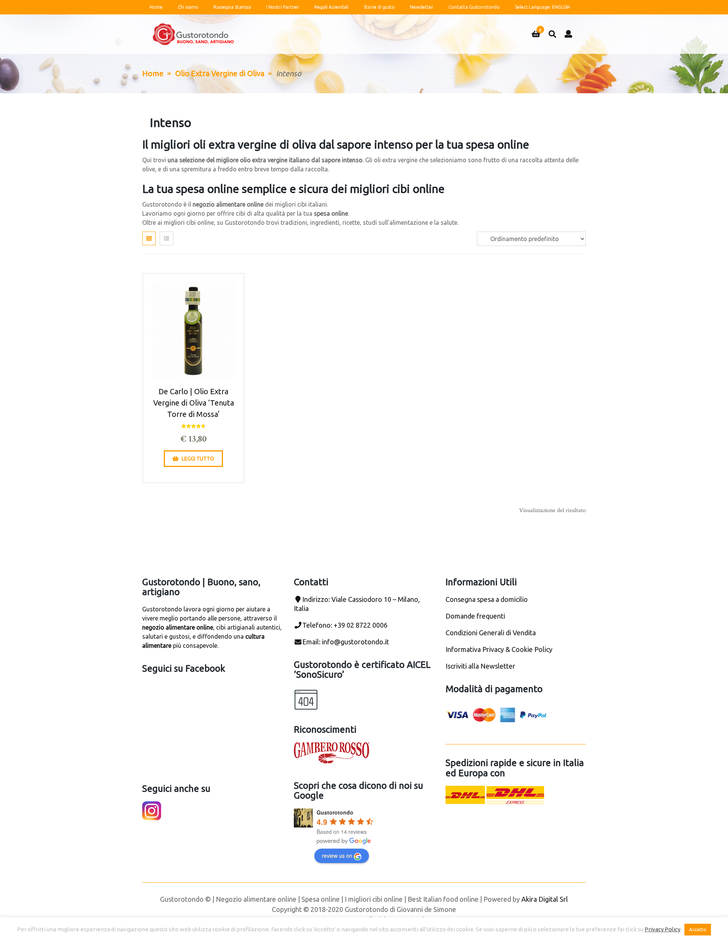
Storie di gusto (379, 7)
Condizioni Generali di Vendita (491, 632)
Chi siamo (188, 7)
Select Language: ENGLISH (542, 7)
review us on (337, 855)
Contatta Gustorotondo (474, 7)
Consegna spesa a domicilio (487, 599)
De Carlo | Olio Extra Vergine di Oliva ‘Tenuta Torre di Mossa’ (193, 402)
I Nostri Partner (282, 7)
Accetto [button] (697, 929)
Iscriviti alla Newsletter (480, 666)
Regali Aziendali (331, 7)
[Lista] (166, 238)
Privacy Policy (662, 929)
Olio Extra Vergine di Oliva (219, 73)
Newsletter (421, 7)
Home (156, 7)
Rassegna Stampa (232, 7)
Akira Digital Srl (544, 899)
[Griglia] (149, 238)
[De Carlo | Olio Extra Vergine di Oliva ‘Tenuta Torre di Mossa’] (193, 330)
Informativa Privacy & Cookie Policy (499, 649)
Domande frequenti (475, 616)
